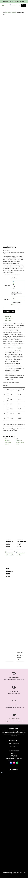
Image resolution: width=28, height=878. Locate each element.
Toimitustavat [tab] (9, 318)
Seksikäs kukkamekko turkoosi (9, 541)
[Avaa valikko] (3, 5)
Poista (12, 304)
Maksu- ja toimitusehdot (14, 743)
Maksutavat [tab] (8, 317)
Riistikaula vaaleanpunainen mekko (21, 541)
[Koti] (3, 12)
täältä (19, 348)
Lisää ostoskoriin (9, 311)
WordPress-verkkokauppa (14, 872)
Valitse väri (7, 299)
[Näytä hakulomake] (20, 5)
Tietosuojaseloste (14, 746)
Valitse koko (7, 285)
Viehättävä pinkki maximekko (20, 654)
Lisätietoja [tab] (8, 320)
